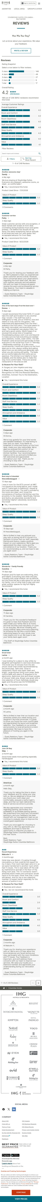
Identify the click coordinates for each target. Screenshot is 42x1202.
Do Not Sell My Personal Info (11, 1133)
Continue (21, 1192)
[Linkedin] (14, 1109)
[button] (39, 3)
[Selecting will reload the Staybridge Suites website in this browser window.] (13, 1078)
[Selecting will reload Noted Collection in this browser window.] (13, 1028)
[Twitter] (9, 1109)
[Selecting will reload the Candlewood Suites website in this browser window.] (21, 1086)
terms (23, 1180)
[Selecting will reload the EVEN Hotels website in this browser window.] (13, 1053)
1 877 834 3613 (24, 1146)
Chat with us (6, 1124)
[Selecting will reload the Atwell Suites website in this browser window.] (33, 1069)
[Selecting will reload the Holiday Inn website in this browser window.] (13, 1061)
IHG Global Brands (28, 1127)
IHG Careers (26, 1121)
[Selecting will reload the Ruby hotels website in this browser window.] (13, 1036)
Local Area (19, 9)
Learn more (7, 1163)
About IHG (5, 1121)
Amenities (6, 9)
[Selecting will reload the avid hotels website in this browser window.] (13, 1069)
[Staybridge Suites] (6, 3)
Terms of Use (6, 1127)
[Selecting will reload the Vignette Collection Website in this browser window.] (33, 1011)
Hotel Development (8, 1130)
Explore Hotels (26, 1133)
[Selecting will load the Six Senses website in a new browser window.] (13, 1003)
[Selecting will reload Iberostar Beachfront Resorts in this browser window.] (13, 1044)
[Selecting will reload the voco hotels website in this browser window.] (33, 1028)
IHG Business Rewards (29, 1124)
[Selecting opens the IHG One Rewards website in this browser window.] (21, 1093)
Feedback (5, 1139)
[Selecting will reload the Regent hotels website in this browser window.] (33, 1003)
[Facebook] (3, 1109)
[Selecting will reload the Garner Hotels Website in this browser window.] (33, 1061)
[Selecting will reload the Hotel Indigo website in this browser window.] (33, 1020)
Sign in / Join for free (29, 3)
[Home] (3, 988)
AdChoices (5, 1136)
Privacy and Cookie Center (30, 1130)
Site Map (25, 1136)
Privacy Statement (26, 1183)
